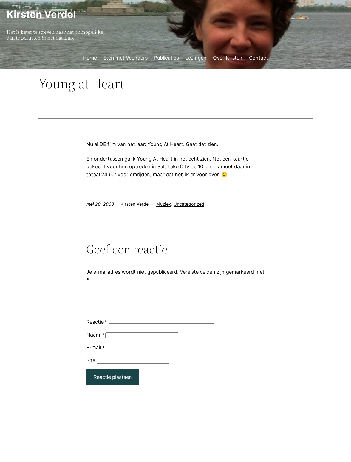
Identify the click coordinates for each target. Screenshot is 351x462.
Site (90, 360)
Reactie (96, 322)
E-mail (95, 347)
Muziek (163, 204)
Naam (95, 335)
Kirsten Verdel (41, 14)
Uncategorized (189, 204)
